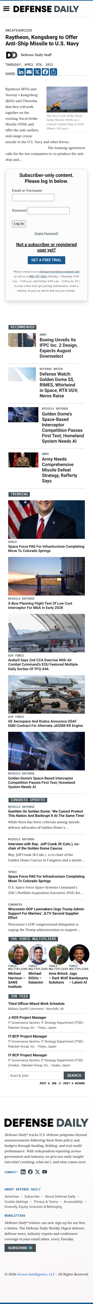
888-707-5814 (37, 276)
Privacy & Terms (46, 1202)
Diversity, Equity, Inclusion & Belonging (33, 1207)
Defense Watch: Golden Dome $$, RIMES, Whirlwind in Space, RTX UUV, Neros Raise (59, 384)
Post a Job (48, 1083)
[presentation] (18, 954)
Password (19, 210)
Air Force (16, 655)
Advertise (12, 1196)
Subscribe (31, 1196)
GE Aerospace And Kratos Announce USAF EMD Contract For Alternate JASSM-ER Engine (45, 723)
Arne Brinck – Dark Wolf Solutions (58, 977)
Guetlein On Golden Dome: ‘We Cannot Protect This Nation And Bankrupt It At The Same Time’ (46, 813)
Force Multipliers (18, 968)
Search (74, 1075)
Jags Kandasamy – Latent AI (78, 977)
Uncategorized (18, 30)
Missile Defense (21, 598)
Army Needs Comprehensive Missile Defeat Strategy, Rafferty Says (59, 470)
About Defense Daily (60, 1196)
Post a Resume (74, 1083)
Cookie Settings (16, 1202)
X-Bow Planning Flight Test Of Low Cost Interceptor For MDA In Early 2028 (40, 605)
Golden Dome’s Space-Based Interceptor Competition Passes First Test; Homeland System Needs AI (63, 427)
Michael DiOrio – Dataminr (35, 977)
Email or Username (27, 190)
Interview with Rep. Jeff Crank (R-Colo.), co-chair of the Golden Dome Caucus (44, 846)
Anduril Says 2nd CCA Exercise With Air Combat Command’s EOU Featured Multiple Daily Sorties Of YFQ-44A (43, 664)
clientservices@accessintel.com (59, 272)
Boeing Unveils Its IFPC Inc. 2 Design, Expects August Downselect (59, 348)
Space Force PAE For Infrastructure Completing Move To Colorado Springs (46, 548)
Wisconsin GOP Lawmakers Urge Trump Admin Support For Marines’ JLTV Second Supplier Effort (46, 913)
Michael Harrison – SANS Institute (16, 980)
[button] (6, 8)
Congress (15, 904)
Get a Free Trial (46, 260)
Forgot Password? (46, 234)
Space (12, 542)
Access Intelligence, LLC (36, 1274)
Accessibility (73, 1202)
